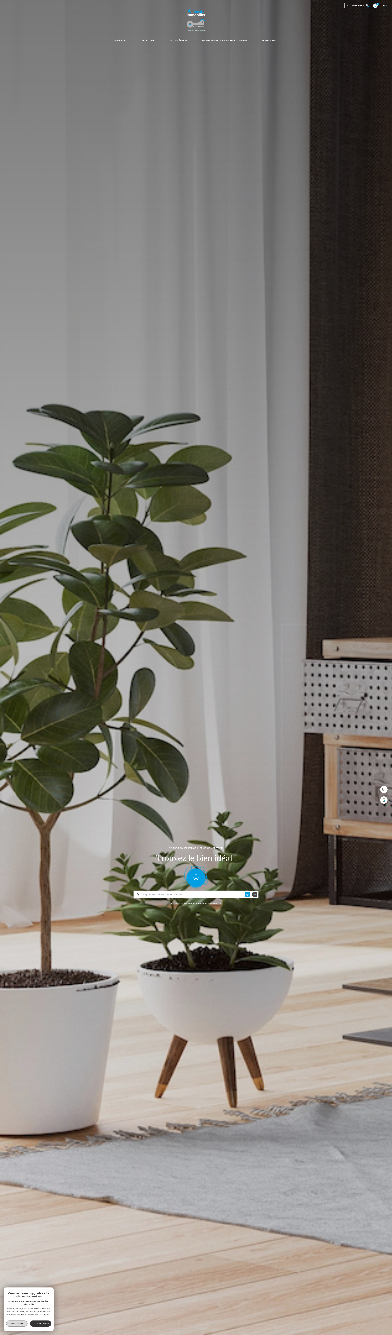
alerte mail (270, 40)
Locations (147, 40)
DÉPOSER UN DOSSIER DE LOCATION (224, 40)
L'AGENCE (120, 40)
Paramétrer (16, 1323)
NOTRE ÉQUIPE (179, 40)
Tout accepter (40, 1323)
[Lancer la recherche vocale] (196, 877)
